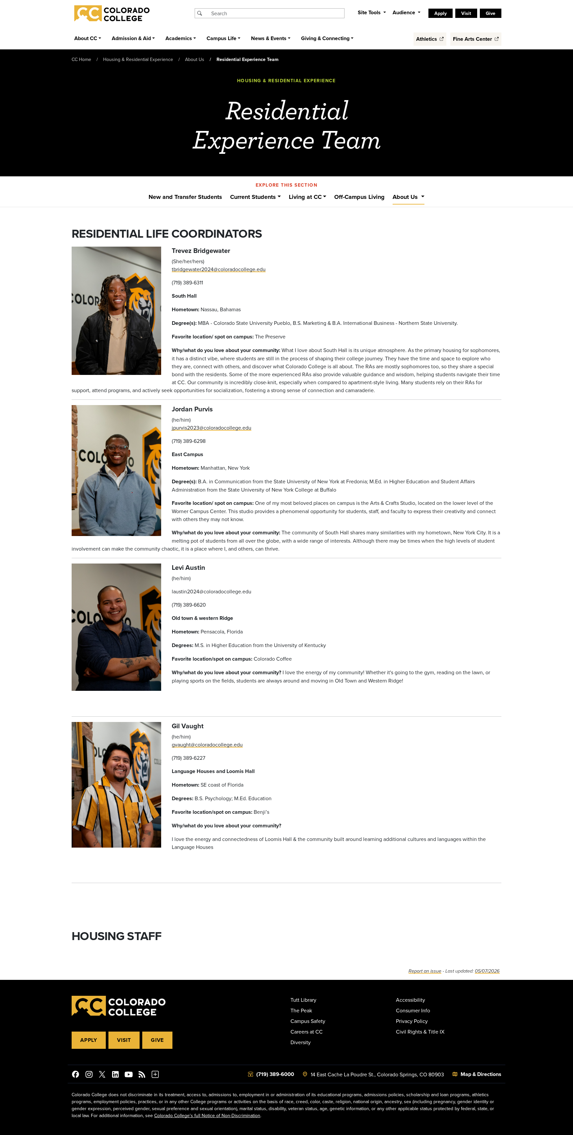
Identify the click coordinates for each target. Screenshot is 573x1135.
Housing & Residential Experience (138, 59)
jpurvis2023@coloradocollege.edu (211, 427)
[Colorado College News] (142, 1075)
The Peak (301, 1010)
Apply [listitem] (440, 13)
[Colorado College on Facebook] (76, 1075)
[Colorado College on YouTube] (129, 1075)
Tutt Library (303, 999)
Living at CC (305, 197)
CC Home (81, 59)
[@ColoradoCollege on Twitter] (102, 1075)
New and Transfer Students (185, 197)
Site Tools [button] (370, 12)
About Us (194, 59)
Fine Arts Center (473, 39)
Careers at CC (306, 1031)
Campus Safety (307, 1021)
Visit (124, 1040)
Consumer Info (413, 1010)
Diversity (300, 1042)
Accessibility (410, 999)
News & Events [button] (268, 38)
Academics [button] (178, 38)
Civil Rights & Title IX (420, 1031)
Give (157, 1040)
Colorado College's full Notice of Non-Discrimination (207, 1115)
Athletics (427, 39)
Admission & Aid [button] (131, 38)
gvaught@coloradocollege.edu (207, 744)
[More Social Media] (155, 1075)
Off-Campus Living (359, 197)
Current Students (253, 197)
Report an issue (425, 971)
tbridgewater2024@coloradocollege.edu (219, 269)
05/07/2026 (487, 971)
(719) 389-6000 (275, 1074)
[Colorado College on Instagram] (89, 1075)
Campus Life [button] (221, 38)
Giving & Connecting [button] (325, 38)
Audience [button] (404, 12)
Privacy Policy (412, 1021)
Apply (88, 1040)
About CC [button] (85, 38)
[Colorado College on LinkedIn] (115, 1075)
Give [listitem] (490, 13)
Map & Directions (481, 1074)
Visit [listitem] (466, 13)
